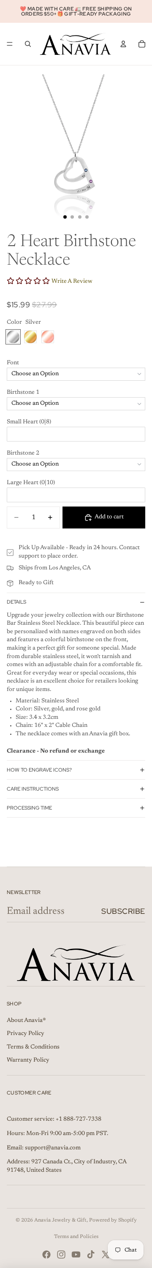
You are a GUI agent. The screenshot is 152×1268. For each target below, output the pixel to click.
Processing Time (29, 808)
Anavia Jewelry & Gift (60, 1220)
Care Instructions (33, 789)
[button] (76, 363)
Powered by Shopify (113, 1220)
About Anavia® (26, 1021)
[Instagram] (61, 1254)
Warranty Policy (28, 1060)
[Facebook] (46, 1254)
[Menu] (9, 44)
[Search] (28, 44)
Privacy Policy (25, 1034)
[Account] (123, 44)
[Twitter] (105, 1254)
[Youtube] (76, 1254)
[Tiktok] (91, 1254)
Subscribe (123, 911)
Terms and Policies (76, 1236)
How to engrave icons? (39, 770)
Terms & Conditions (33, 1047)
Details (16, 602)
